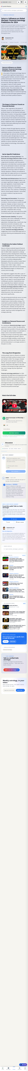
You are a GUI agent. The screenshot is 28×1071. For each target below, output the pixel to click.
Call (9, 522)
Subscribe (19, 690)
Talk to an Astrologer (11, 670)
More (24, 603)
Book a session (20, 522)
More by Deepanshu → (8, 531)
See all (23, 555)
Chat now (15, 519)
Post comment (15, 471)
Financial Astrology (8, 14)
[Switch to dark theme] (18, 2)
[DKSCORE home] (6, 2)
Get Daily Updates (14, 433)
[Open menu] (25, 2)
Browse (5, 641)
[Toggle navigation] (26, 6)
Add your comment (8, 455)
